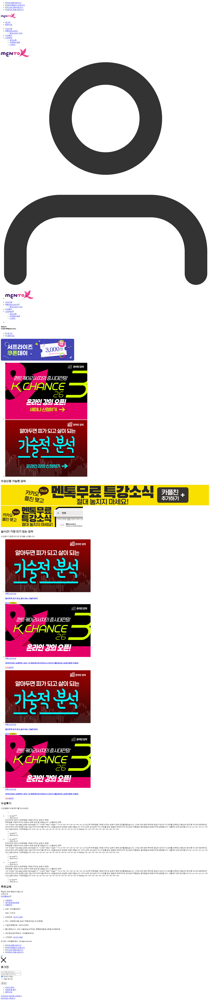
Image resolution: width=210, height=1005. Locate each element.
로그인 (7, 22)
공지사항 (13, 314)
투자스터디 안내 (16, 307)
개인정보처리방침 (12, 903)
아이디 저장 (8, 977)
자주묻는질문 (15, 316)
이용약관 (8, 900)
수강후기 (8, 309)
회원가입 (8, 25)
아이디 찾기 (9, 987)
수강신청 (8, 302)
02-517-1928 (18, 917)
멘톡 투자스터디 (11, 305)
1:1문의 (12, 318)
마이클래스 (5, 896)
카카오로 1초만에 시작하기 (11, 996)
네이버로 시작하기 (8, 998)
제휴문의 (8, 905)
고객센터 (8, 311)
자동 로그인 (8, 979)
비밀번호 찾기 (10, 990)
